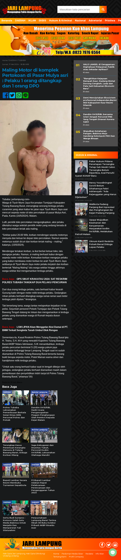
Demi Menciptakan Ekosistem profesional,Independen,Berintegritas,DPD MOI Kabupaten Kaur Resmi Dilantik (99, 101)
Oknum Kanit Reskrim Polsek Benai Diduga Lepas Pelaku (101, 244)
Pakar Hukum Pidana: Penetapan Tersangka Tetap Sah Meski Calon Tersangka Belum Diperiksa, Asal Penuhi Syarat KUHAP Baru (95, 168)
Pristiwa (110, 20)
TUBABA (22, 60)
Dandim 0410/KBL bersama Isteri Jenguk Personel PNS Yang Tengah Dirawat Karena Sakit (98, 118)
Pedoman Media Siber (72, 554)
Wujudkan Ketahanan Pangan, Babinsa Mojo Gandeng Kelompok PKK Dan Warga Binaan (99, 135)
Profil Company (76, 557)
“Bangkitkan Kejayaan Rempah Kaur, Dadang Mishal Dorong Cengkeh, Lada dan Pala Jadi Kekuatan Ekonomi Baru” (99, 83)
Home (56, 554)
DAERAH (20, 20)
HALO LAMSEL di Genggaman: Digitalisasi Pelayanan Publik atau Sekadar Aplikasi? (99, 67)
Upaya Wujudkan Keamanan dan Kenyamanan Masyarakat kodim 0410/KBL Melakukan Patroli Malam (94, 227)
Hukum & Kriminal (60, 20)
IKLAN (32, 20)
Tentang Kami (59, 557)
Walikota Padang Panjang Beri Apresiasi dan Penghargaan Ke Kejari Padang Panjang (101, 208)
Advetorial (95, 20)
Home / (5, 60)
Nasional (80, 20)
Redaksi (89, 554)
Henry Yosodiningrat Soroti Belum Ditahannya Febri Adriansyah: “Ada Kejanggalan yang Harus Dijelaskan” (95, 189)
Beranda (6, 20)
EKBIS (42, 20)
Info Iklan (100, 554)
